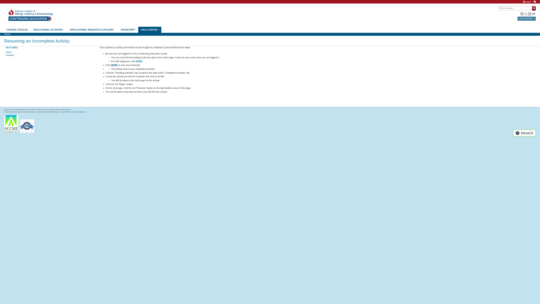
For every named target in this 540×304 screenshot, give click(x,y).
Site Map (74, 112)
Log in (528, 2)
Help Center (149, 30)
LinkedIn (529, 13)
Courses (10, 55)
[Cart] (534, 3)
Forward (533, 13)
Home (7, 34)
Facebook (522, 13)
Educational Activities (48, 30)
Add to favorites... (526, 18)
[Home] (30, 15)
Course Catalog (17, 30)
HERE (139, 61)
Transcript (128, 30)
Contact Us (82, 112)
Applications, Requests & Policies (92, 30)
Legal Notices (65, 112)
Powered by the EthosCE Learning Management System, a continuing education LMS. (524, 133)
